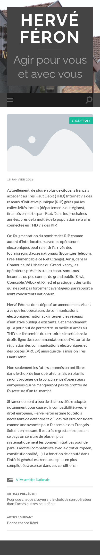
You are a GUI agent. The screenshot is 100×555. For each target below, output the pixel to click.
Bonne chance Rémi (22, 520)
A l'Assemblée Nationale (33, 480)
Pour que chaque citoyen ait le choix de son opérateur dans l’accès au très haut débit (49, 499)
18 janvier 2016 (20, 179)
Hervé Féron (50, 28)
